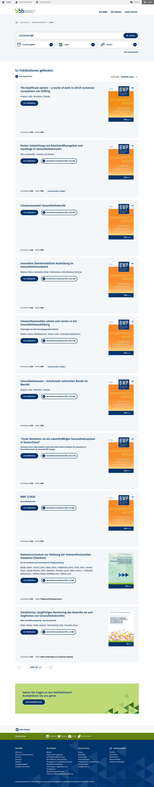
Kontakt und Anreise (22, 767)
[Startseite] (16, 22)
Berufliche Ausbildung (54, 764)
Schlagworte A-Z (84, 767)
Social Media (82, 757)
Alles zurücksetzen (131, 52)
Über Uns (18, 752)
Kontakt (112, 752)
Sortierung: (115, 77)
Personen (18, 759)
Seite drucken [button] (24, 730)
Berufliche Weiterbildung (55, 771)
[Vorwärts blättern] (50, 667)
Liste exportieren (25, 76)
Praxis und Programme (55, 755)
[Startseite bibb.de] (28, 11)
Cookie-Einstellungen (117, 762)
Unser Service (131, 12)
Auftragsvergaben (21, 764)
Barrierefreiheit (114, 759)
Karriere (18, 762)
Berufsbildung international (56, 759)
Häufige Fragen (83, 764)
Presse (80, 752)
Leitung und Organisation (24, 755)
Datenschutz (113, 757)
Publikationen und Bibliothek (88, 762)
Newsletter (82, 755)
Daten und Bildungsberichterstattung (60, 774)
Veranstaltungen (84, 759)
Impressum (113, 754)
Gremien (18, 757)
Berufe (49, 752)
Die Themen (116, 12)
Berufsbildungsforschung (56, 757)
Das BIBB (103, 12)
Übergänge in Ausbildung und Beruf (59, 762)
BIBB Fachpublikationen (39, 22)
